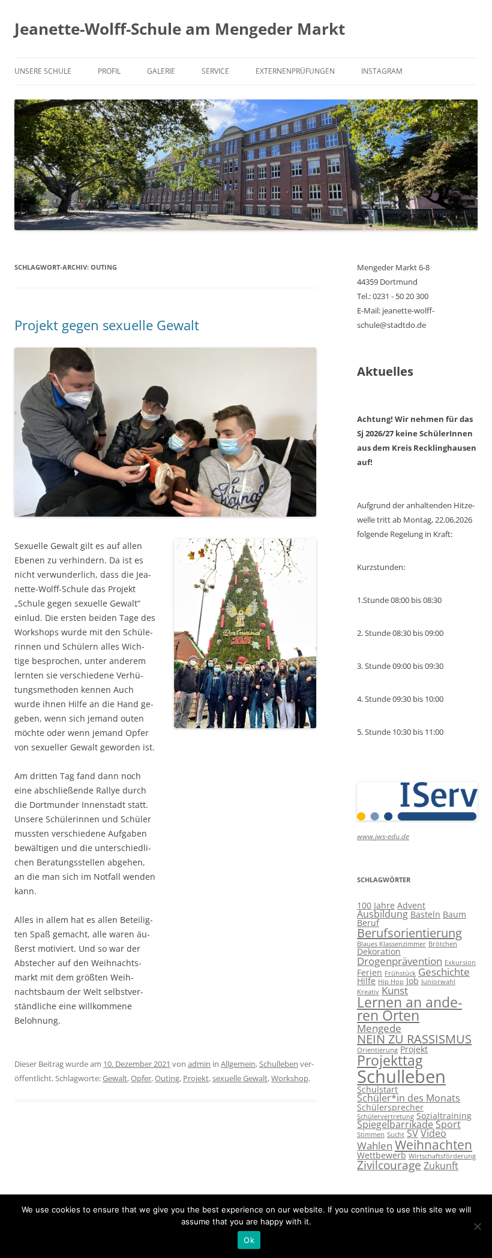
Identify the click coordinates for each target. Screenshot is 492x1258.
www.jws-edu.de (383, 836)
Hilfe (366, 981)
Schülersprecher (390, 1107)
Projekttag (389, 1060)
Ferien (369, 972)
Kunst (395, 990)
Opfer (141, 1078)
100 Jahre (376, 905)
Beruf (368, 922)
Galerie (161, 71)
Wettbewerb (381, 1155)
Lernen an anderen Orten (409, 1009)
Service (215, 71)
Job (412, 981)
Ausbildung (382, 914)
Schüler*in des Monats (408, 1098)
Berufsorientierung (409, 933)
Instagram (382, 71)
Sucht (395, 1134)
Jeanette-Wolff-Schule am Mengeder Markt (179, 29)
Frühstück (400, 973)
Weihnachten (433, 1144)
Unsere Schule (42, 71)
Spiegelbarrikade (395, 1124)
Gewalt (115, 1078)
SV (412, 1133)
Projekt (196, 1078)
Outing (167, 1078)
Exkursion (460, 962)
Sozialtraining (444, 1115)
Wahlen (374, 1145)
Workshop (289, 1078)
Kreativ (368, 992)
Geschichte (444, 971)
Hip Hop (391, 982)
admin (199, 1063)
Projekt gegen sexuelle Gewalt (106, 325)
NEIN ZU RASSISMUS (414, 1039)
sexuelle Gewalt (240, 1078)
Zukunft (441, 1165)
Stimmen (371, 1134)
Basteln (425, 914)
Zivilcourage (389, 1165)
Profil (109, 71)
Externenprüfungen (295, 71)
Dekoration (379, 951)
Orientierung (377, 1050)
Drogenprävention (399, 961)
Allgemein (238, 1063)
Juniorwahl (438, 982)
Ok (249, 1240)
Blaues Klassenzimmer (391, 944)
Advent (411, 905)
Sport (448, 1124)
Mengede (379, 1028)
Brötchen (442, 944)
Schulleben (278, 1063)
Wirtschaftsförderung (442, 1156)
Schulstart (377, 1089)
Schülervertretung (385, 1116)
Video (433, 1133)
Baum (454, 914)
